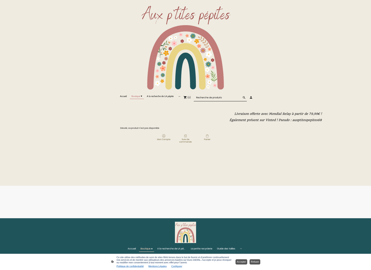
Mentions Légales (157, 266)
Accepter (241, 262)
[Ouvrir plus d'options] (179, 96)
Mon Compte (163, 139)
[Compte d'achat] (251, 97)
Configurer (176, 266)
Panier (207, 139)
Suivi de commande (185, 140)
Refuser (255, 262)
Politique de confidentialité (130, 266)
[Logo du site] (185, 46)
